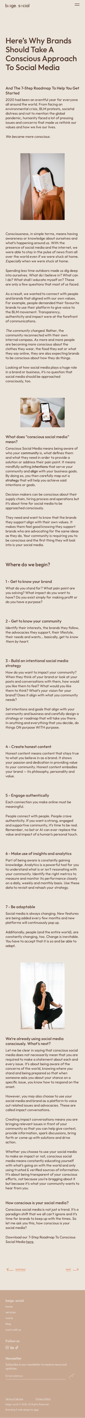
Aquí (36, 1409)
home (9, 1306)
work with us (13, 1329)
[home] (17, 6)
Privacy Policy (43, 1398)
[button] (74, 4)
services (11, 1312)
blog (8, 1324)
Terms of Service (14, 1398)
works (9, 1318)
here (29, 1241)
